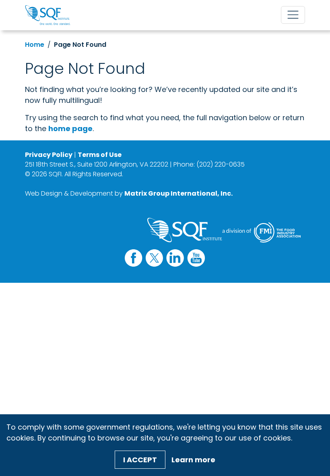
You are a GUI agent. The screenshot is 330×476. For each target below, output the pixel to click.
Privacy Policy (48, 154)
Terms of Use (100, 154)
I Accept (140, 460)
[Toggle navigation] (293, 15)
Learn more (193, 460)
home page (70, 128)
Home (34, 44)
